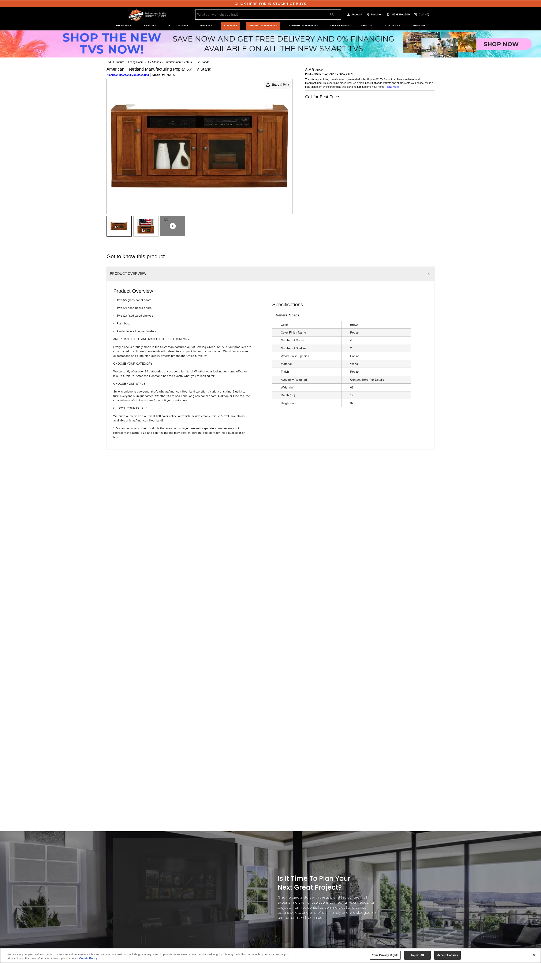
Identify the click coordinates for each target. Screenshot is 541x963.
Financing (419, 25)
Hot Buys (206, 25)
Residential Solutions (263, 25)
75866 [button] (171, 75)
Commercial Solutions (303, 25)
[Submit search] (332, 14)
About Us (367, 25)
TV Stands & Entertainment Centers (170, 62)
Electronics (123, 25)
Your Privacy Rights (385, 955)
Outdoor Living (178, 25)
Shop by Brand (339, 25)
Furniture (150, 25)
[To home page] (147, 14)
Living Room (135, 62)
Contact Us (392, 25)
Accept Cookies (447, 955)
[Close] (534, 955)
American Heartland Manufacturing (128, 75)
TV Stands (202, 62)
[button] (348, 14)
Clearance (230, 25)
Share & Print (280, 84)
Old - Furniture (115, 62)
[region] (270, 955)
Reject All (417, 955)
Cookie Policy (88, 958)
